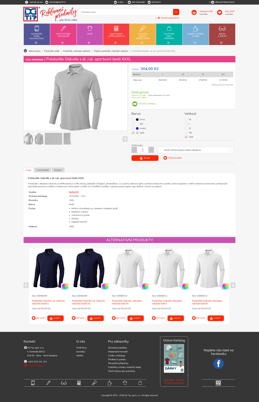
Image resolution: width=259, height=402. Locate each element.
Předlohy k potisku (117, 359)
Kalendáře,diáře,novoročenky (37, 36)
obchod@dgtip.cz (57, 2)
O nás (120, 2)
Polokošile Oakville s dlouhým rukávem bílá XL (207, 302)
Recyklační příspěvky (118, 363)
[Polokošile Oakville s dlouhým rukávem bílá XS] (49, 268)
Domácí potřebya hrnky (195, 35)
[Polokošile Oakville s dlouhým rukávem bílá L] (169, 268)
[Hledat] (176, 12)
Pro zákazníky (138, 2)
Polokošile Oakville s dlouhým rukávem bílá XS (47, 302)
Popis (28, 170)
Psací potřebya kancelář (63, 35)
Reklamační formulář (118, 351)
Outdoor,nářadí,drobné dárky (143, 36)
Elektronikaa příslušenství (116, 35)
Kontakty (156, 2)
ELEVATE (74, 192)
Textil (90, 34)
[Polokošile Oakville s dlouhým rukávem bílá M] (129, 268)
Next (125, 139)
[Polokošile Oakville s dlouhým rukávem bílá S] (89, 268)
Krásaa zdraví (222, 35)
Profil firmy (81, 347)
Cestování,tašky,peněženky (169, 36)
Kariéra (79, 355)
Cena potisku (42, 170)
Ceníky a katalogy (116, 355)
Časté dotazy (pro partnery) (121, 371)
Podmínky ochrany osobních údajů (124, 367)
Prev (26, 139)
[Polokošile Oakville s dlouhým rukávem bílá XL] (209, 268)
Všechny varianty (147, 103)
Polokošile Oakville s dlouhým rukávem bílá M (127, 302)
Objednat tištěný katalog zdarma (174, 381)
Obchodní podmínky (117, 347)
